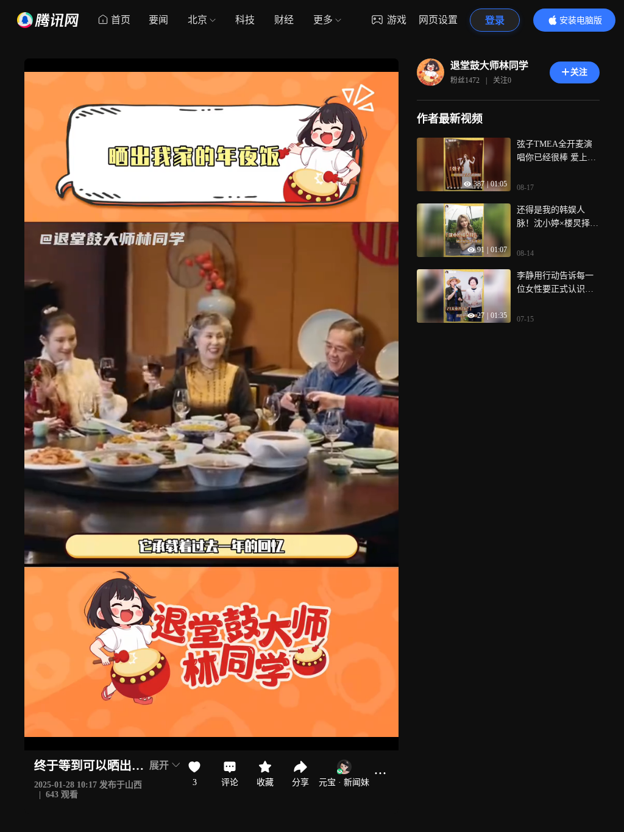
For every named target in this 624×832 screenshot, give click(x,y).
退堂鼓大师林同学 (489, 65)
